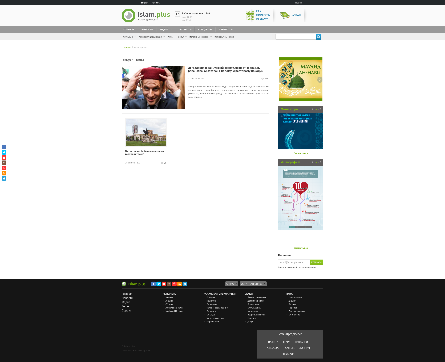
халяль (289, 348)
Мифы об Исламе (174, 311)
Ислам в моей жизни (199, 37)
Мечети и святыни (216, 318)
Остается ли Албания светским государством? (144, 152)
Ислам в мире (295, 297)
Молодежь (253, 311)
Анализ (169, 301)
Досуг (250, 321)
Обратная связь (251, 283)
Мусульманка (254, 308)
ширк (286, 342)
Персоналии (213, 321)
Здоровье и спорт (256, 315)
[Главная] (147, 15)
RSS (148, 350)
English (144, 2)
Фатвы (183, 29)
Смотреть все (301, 153)
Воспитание (254, 304)
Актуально (128, 37)
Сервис (223, 29)
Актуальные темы (174, 308)
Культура (211, 315)
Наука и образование (217, 308)
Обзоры (169, 304)
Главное (128, 29)
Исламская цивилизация (150, 37)
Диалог (292, 301)
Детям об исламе (256, 301)
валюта (273, 342)
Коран (296, 15)
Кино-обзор (294, 315)
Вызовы (292, 304)
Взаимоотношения (257, 297)
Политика (211, 301)
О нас (230, 283)
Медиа (164, 29)
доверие (305, 348)
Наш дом (252, 318)
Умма (170, 37)
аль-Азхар (273, 348)
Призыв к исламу (297, 311)
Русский (156, 2)
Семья (181, 37)
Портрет (293, 308)
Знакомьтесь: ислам (224, 37)
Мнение (169, 297)
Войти (298, 2)
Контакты (138, 350)
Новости (147, 29)
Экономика (212, 304)
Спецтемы (205, 29)
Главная (127, 47)
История (211, 297)
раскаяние (302, 342)
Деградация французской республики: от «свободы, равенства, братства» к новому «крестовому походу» (225, 69)
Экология (211, 311)
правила (288, 353)
